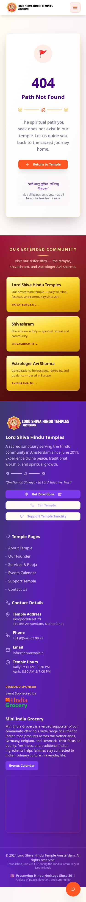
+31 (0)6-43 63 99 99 (28, 638)
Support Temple (22, 581)
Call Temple (47, 505)
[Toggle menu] (75, 7)
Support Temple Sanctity (46, 516)
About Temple (20, 548)
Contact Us (17, 589)
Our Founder (19, 556)
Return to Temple (47, 164)
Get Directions (43, 494)
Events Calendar (22, 572)
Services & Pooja (22, 564)
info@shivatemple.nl (28, 653)
